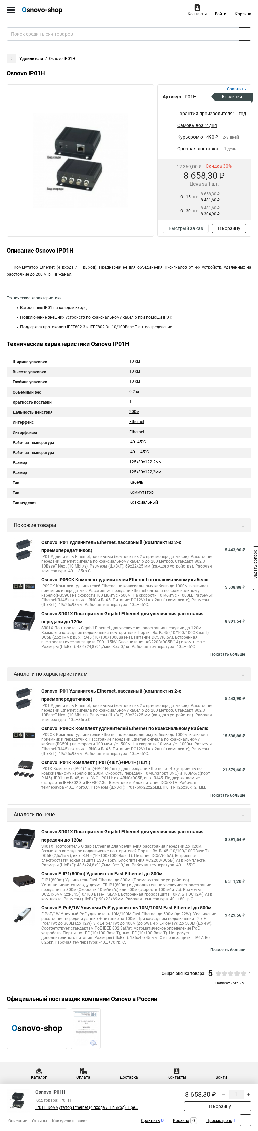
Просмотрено (219, 1120)
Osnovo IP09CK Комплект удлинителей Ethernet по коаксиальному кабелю (124, 579)
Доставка (129, 1077)
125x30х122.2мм (145, 462)
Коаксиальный (143, 502)
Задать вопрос (255, 565)
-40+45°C (137, 442)
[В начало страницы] (245, 1120)
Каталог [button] (39, 1077)
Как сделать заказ (69, 1121)
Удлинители (31, 58)
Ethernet (136, 421)
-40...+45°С (139, 452)
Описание (17, 1121)
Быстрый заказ (186, 228)
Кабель (136, 482)
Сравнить (150, 1120)
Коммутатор (141, 492)
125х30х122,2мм (145, 472)
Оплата (83, 1077)
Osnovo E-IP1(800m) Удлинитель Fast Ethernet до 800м (102, 873)
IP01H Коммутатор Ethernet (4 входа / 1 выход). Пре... (86, 1107)
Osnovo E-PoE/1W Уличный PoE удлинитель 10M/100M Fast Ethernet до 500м (126, 907)
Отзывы (39, 1121)
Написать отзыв (229, 983)
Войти (220, 14)
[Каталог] (11, 10)
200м (134, 411)
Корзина (243, 14)
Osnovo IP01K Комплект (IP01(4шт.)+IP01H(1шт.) (95, 762)
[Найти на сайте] (245, 34)
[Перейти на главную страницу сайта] (50, 10)
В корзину (229, 228)
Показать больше (227, 654)
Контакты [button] (197, 14)
